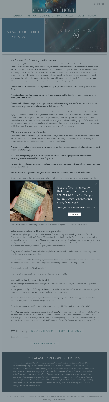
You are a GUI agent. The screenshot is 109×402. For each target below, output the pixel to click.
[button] (96, 183)
